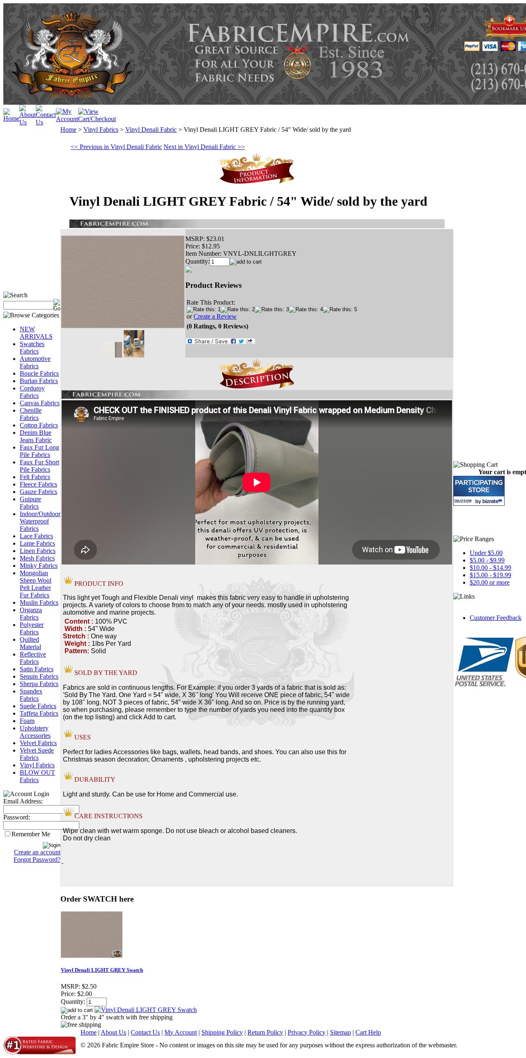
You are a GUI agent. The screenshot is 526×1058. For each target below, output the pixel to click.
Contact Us (145, 1032)
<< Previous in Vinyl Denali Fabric (116, 146)
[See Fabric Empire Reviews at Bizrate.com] (479, 491)
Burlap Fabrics (39, 380)
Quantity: (197, 261)
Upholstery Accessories (35, 732)
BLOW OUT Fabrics (37, 776)
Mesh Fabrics (37, 558)
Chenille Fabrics (31, 414)
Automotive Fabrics (35, 362)
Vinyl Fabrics (37, 765)
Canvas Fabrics (40, 402)
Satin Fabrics (36, 669)
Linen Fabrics (37, 550)
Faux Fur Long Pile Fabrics (39, 451)
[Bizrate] (493, 501)
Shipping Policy (222, 1032)
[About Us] (27, 122)
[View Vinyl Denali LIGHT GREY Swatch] (146, 1009)
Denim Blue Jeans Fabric (36, 436)
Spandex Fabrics (31, 695)
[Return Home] (11, 118)
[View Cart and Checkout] (97, 118)
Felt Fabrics (35, 476)
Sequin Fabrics (39, 676)
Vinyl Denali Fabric (151, 129)
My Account (180, 1032)
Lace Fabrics (36, 535)
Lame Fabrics (37, 543)
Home (68, 129)
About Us (113, 1032)
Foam (27, 720)
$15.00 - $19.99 (490, 574)
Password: (16, 817)
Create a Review (215, 316)
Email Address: (23, 801)
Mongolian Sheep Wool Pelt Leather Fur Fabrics (35, 584)
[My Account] (67, 118)
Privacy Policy (306, 1032)
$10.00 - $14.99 (490, 567)
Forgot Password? (37, 859)
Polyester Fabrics (32, 628)
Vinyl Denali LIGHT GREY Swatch (102, 970)
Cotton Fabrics (39, 425)
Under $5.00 (486, 552)
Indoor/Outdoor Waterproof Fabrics (40, 521)
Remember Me (31, 834)
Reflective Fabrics (33, 658)
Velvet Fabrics (38, 742)
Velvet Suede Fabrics (37, 754)
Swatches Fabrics (32, 347)
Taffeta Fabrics (39, 713)
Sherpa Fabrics (39, 683)
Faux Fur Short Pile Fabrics (39, 466)
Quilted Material (30, 643)
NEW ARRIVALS (36, 333)
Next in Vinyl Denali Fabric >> (204, 146)
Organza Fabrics (31, 613)
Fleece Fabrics (38, 484)
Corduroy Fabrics (32, 392)
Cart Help (368, 1032)
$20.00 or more (490, 582)
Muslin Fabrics (39, 602)
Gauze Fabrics (38, 491)
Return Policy (265, 1032)
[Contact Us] (46, 122)
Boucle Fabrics (39, 373)
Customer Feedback (495, 617)
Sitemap (340, 1032)
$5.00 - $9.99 (487, 560)
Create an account (37, 852)
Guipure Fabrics (30, 503)
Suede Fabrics (38, 705)
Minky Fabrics (39, 565)
